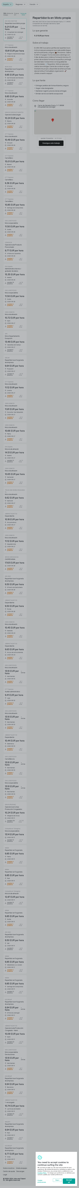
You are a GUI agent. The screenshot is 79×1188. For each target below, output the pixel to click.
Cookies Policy (42, 1173)
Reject (57, 1180)
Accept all (69, 1181)
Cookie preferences (42, 1181)
